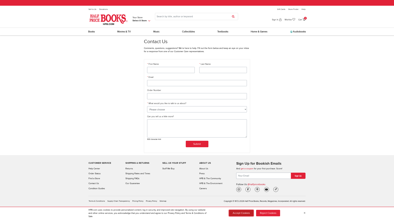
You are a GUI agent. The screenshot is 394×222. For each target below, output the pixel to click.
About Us (203, 168)
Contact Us (93, 183)
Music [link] (156, 31)
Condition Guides (96, 188)
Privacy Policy (151, 201)
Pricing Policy (137, 201)
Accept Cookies (241, 213)
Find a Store (94, 178)
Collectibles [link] (188, 31)
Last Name (205, 64)
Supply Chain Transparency (118, 201)
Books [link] (91, 31)
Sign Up (298, 176)
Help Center (94, 168)
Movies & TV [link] (124, 31)
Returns (129, 168)
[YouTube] (266, 189)
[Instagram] (238, 189)
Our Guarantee (132, 183)
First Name (153, 64)
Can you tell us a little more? (160, 116)
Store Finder (293, 9)
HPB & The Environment (210, 183)
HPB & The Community (210, 178)
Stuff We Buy (168, 168)
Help (304, 9)
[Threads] (257, 189)
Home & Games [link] (259, 31)
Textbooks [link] (222, 31)
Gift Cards (281, 9)
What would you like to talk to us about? (167, 103)
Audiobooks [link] (299, 31)
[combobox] (196, 16)
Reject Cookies (268, 213)
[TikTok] (275, 189)
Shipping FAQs (132, 178)
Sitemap (163, 201)
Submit (197, 144)
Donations (103, 9)
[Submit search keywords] (234, 16)
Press (202, 173)
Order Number (154, 90)
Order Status (94, 173)
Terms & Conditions (97, 201)
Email (150, 77)
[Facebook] (247, 189)
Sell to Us (92, 9)
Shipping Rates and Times (137, 173)
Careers (203, 188)
